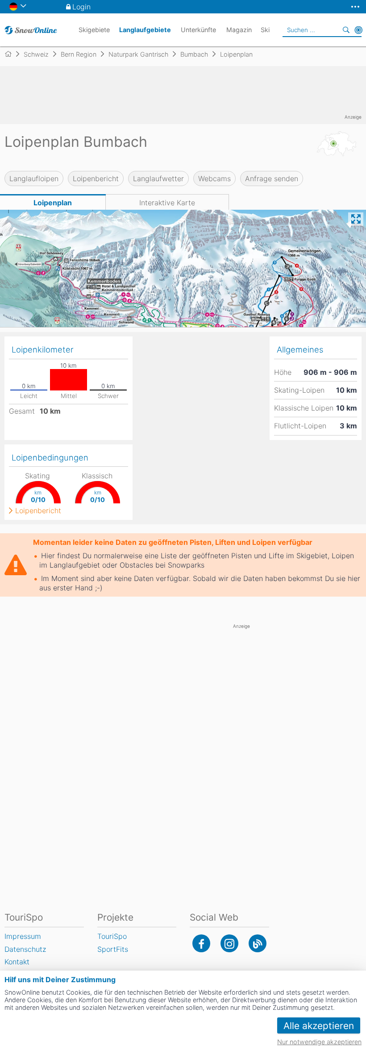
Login (81, 6)
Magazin (239, 29)
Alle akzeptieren (318, 1025)
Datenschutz (25, 949)
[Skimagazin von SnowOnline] (257, 943)
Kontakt (16, 961)
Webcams (214, 178)
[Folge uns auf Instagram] (229, 943)
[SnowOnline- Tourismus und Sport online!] (11, 54)
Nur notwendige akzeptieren (319, 1042)
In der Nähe (358, 30)
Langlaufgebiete (145, 29)
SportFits (112, 949)
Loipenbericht (96, 178)
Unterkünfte (198, 29)
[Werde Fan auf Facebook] (201, 943)
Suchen (346, 30)
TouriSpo (112, 936)
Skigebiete (94, 29)
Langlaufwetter (158, 178)
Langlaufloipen (33, 178)
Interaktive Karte (167, 202)
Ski (265, 29)
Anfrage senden (271, 178)
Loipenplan (52, 202)
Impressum (22, 936)
